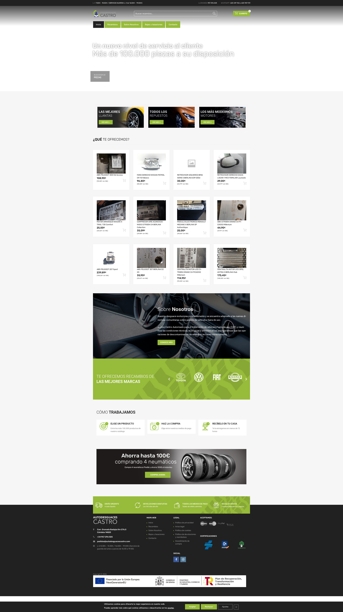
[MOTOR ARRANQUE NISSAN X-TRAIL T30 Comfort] (111, 210)
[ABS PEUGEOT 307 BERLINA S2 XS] (151, 258)
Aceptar (192, 606)
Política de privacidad (184, 523)
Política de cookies (183, 530)
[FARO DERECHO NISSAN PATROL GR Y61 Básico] (151, 163)
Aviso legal (179, 526)
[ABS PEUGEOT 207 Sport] (111, 258)
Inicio (98, 24)
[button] (169, 379)
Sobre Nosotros (131, 24)
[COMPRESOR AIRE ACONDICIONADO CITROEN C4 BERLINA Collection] (151, 210)
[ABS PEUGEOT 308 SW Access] (111, 163)
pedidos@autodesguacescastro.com (113, 541)
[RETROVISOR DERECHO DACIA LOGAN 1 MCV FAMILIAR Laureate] (231, 163)
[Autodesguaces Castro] (104, 13)
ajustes (171, 608)
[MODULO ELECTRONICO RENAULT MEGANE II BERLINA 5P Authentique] (191, 210)
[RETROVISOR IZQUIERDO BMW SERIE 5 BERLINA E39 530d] (191, 163)
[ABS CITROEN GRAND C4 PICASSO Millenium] (231, 210)
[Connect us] (176, 559)
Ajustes (225, 606)
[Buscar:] (175, 13)
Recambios (112, 24)
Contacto (173, 24)
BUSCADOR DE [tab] (99, 76)
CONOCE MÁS (166, 342)
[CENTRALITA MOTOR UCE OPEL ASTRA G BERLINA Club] (231, 258)
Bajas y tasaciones (153, 24)
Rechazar (209, 606)
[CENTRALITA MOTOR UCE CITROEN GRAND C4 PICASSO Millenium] (191, 258)
